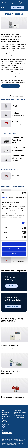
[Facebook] (3, 433)
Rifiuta (14, 253)
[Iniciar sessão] (20, 2)
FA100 (14, 106)
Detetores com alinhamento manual (18, 158)
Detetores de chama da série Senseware (12, 186)
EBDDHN (16, 175)
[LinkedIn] (6, 433)
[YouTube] (8, 433)
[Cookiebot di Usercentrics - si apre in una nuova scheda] (20, 193)
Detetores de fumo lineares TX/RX (17, 140)
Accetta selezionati (14, 248)
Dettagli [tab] (11, 197)
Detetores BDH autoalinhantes (18, 149)
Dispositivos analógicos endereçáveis (10, 372)
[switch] (24, 228)
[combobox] (7, 2)
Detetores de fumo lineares (9, 133)
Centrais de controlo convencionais (9, 346)
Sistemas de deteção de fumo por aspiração (14, 100)
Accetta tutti (14, 243)
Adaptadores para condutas (9, 169)
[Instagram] (11, 433)
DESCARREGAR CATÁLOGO (10, 86)
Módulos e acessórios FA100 (19, 114)
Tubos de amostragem (17, 122)
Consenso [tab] (4, 197)
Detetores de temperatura (12, 397)
